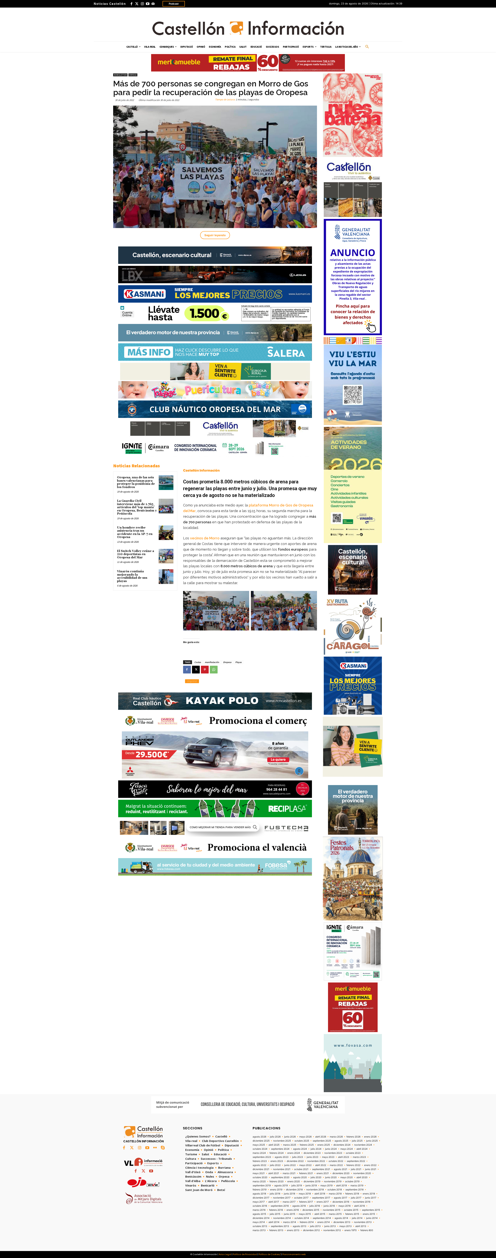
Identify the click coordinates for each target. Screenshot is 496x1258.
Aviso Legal (225, 1254)
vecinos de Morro (205, 538)
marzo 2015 (335, 1214)
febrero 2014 (307, 1222)
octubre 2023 (353, 1153)
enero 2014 (323, 1222)
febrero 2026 (353, 1137)
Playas (238, 662)
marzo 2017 (289, 1202)
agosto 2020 (300, 1177)
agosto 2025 (341, 1141)
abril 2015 (319, 1214)
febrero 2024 (277, 1153)
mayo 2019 (326, 1185)
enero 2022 (370, 1165)
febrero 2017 (306, 1202)
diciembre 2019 (312, 1181)
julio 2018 (275, 1194)
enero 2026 (370, 1137)
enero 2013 (293, 1230)
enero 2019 (276, 1189)
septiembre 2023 (262, 1157)
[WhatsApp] (214, 669)
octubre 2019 (352, 1181)
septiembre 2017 (321, 1198)
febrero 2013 (276, 1230)
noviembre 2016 (361, 1202)
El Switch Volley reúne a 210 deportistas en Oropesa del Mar (135, 554)
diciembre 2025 (261, 1141)
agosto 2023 (281, 1157)
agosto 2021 (340, 1169)
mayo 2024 (346, 1149)
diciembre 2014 (261, 1218)
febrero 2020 (277, 1181)
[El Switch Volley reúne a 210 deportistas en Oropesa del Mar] (166, 556)
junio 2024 (331, 1149)
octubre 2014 (301, 1218)
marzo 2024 (259, 1153)
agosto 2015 (259, 1214)
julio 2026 (275, 1137)
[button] (367, 47)
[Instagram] (142, 4)
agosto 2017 (340, 1198)
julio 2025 (357, 1141)
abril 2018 (319, 1194)
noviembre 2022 (316, 1161)
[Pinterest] (205, 669)
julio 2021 (356, 1169)
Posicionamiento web (294, 1254)
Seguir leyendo (215, 235)
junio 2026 (290, 1137)
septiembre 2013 (280, 1226)
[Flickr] (155, 1148)
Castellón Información (201, 470)
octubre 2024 (260, 1149)
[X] (196, 669)
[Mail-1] (153, 4)
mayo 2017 (259, 1202)
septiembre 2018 (354, 1189)
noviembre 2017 (281, 1198)
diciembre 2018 (294, 1189)
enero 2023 (276, 1161)
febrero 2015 (352, 1214)
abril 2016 (359, 1206)
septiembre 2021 (321, 1169)
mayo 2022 (305, 1165)
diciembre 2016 (340, 1202)
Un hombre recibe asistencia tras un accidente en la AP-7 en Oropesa (134, 532)
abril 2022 (320, 1165)
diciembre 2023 (312, 1153)
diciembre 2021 (261, 1169)
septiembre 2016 (280, 1206)
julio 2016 (314, 1206)
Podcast (174, 3)
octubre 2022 (336, 1161)
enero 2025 (323, 1145)
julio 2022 (275, 1165)
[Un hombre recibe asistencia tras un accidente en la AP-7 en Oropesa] (166, 532)
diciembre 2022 (295, 1161)
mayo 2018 (305, 1194)
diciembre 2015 (310, 1210)
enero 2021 (323, 1173)
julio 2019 (296, 1185)
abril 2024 (362, 1149)
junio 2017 (370, 1198)
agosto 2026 (259, 1137)
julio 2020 (316, 1177)
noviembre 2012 (332, 1230)
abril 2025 (274, 1145)
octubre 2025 (301, 1141)
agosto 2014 (341, 1218)
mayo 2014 (259, 1222)
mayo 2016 (344, 1206)
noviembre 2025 (282, 1141)
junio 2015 (289, 1214)
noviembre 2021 (281, 1169)
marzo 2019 (356, 1185)
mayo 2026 (305, 1137)
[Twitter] (137, 4)
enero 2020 (293, 1181)
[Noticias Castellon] (248, 27)
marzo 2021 (289, 1173)
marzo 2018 (335, 1194)
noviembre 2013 (363, 1222)
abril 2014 (274, 1222)
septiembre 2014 (322, 1218)
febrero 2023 (260, 1161)
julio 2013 (315, 1226)
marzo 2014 (289, 1222)
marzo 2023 (359, 1157)
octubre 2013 (260, 1226)
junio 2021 (370, 1169)
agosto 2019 (281, 1185)
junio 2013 (330, 1226)
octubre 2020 (260, 1177)
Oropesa (227, 662)
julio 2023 (297, 1157)
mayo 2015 (305, 1214)
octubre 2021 (301, 1169)
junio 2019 (311, 1185)
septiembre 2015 (371, 1210)
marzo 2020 (259, 1181)
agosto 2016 (299, 1206)
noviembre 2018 (315, 1189)
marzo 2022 (336, 1165)
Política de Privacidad (245, 1254)
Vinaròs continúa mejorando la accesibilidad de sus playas (132, 576)
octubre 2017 (301, 1198)
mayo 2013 (345, 1226)
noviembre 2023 (333, 1153)
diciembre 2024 (341, 1145)
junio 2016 (329, 1206)
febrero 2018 (352, 1194)
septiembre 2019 (262, 1185)
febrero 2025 (307, 1145)
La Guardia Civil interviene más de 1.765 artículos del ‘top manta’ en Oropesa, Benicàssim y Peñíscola (137, 507)
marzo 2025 (289, 1145)
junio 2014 (372, 1218)
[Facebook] (131, 4)
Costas (197, 662)
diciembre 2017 (261, 1198)
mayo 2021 (259, 1173)
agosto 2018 (259, 1194)
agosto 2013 (299, 1226)
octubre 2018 (334, 1189)
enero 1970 (350, 1230)
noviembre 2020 (362, 1173)
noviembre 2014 (282, 1218)
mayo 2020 (346, 1177)
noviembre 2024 (363, 1145)
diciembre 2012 (311, 1230)
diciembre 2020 (341, 1173)
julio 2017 (356, 1198)
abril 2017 (273, 1202)
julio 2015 (275, 1214)
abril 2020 (362, 1177)
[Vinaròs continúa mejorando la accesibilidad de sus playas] (166, 576)
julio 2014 (357, 1218)
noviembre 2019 (332, 1181)
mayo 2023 (328, 1157)
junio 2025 (372, 1141)
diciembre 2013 (341, 1222)
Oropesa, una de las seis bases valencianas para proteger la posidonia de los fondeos (136, 482)
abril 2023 (343, 1157)
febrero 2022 (353, 1165)
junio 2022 (290, 1165)
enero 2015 (369, 1214)
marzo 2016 (259, 1210)
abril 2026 (320, 1137)
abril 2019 (341, 1185)
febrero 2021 (306, 1173)
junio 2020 (331, 1177)
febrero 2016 (276, 1210)
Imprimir (192, 681)
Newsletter (120, 75)
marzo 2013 (259, 1230)
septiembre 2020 (280, 1177)
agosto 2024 (300, 1149)
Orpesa (133, 75)
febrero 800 (366, 1230)
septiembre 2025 (322, 1141)
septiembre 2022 (356, 1161)
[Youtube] (147, 4)
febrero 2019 (259, 1189)
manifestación (212, 662)
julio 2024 (316, 1149)
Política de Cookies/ (270, 1254)
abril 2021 (273, 1173)
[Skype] (163, 1148)
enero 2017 (323, 1202)
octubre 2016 (260, 1206)
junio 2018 (289, 1194)
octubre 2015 (351, 1210)
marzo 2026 (336, 1137)
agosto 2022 (259, 1165)
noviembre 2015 (331, 1210)
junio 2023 (312, 1157)
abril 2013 (360, 1226)
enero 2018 (369, 1194)
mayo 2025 (259, 1145)
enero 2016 (293, 1210)
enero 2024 (293, 1153)
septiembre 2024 (280, 1149)
